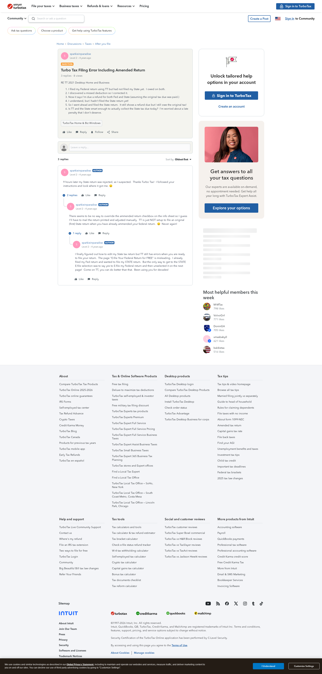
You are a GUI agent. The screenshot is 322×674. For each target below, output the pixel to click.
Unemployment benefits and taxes (237, 449)
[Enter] (31, 18)
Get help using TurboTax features (92, 30)
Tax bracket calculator (125, 539)
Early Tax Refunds (69, 454)
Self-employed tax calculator (129, 556)
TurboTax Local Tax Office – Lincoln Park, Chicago (133, 504)
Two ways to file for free (73, 550)
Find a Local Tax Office (125, 477)
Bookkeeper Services (230, 580)
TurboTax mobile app (72, 449)
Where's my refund (70, 539)
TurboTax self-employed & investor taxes (133, 397)
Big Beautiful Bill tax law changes (79, 568)
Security (64, 645)
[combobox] (56, 18)
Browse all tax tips (228, 390)
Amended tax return (229, 425)
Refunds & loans (98, 6)
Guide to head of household (234, 401)
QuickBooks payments (230, 539)
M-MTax (218, 304)
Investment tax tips (228, 454)
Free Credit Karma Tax (230, 562)
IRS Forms (65, 401)
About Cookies (120, 652)
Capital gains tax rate (229, 431)
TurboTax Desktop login (179, 384)
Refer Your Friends (70, 574)
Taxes (88, 43)
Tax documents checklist (126, 580)
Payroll (221, 533)
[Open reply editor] (125, 147)
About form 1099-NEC (230, 419)
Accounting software (229, 527)
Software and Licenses (72, 650)
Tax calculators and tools (126, 527)
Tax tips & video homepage (233, 384)
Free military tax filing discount (130, 405)
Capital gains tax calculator (128, 568)
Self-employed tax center (74, 407)
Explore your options (231, 208)
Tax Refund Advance (71, 413)
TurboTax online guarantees (75, 396)
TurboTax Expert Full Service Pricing (133, 429)
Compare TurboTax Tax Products (78, 384)
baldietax (219, 347)
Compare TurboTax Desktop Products (187, 390)
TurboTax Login (68, 556)
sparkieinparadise (80, 54)
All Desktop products (177, 396)
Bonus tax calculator (124, 574)
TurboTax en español (71, 460)
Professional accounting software (236, 550)
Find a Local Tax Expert (126, 471)
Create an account (231, 106)
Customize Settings (304, 666)
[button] (259, 18)
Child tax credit (226, 460)
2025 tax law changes (230, 478)
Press (62, 634)
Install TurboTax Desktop (179, 401)
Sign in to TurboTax (234, 95)
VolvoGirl (219, 315)
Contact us (65, 533)
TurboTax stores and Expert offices (132, 465)
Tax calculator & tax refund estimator (133, 533)
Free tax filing (120, 384)
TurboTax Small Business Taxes (130, 450)
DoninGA (219, 326)
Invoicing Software (228, 586)
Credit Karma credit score (232, 556)
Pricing (144, 6)
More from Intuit (227, 568)
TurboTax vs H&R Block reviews (183, 539)
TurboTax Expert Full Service (129, 423)
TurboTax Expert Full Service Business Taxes (134, 436)
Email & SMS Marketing (231, 574)
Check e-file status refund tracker (131, 545)
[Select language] (278, 19)
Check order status (176, 407)
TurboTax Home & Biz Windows (81, 123)
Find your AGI (225, 443)
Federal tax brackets (229, 472)
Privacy (63, 639)
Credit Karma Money (71, 425)
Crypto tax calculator (124, 562)
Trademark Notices (70, 656)
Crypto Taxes (67, 419)
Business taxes (69, 6)
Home (60, 43)
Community (15, 18)
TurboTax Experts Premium (128, 417)
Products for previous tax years (77, 443)
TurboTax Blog (68, 431)
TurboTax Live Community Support (80, 527)
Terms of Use (179, 645)
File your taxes (41, 6)
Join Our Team (68, 629)
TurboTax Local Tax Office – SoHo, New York (132, 485)
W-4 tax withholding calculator (130, 550)
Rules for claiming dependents (235, 407)
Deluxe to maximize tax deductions (133, 390)
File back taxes (226, 437)
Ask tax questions (21, 30)
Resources (124, 6)
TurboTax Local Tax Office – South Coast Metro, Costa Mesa (132, 494)
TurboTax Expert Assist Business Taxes (134, 444)
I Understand (268, 666)
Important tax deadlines (231, 466)
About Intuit (66, 623)
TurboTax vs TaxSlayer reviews (183, 545)
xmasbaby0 (220, 337)
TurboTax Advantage (177, 413)
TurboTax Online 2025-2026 (76, 390)
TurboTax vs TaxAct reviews (181, 550)
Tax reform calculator (124, 586)
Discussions (74, 43)
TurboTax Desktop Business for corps (187, 419)
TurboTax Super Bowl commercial (185, 533)
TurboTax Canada (69, 437)
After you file (103, 43)
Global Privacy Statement (80, 664)
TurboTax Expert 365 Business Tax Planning (132, 458)
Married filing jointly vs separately (237, 396)
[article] (125, 183)
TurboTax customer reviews (181, 527)
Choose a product (52, 30)
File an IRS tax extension (73, 545)
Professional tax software (232, 545)
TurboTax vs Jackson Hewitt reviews (186, 556)
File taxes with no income (232, 413)
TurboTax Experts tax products (130, 411)
